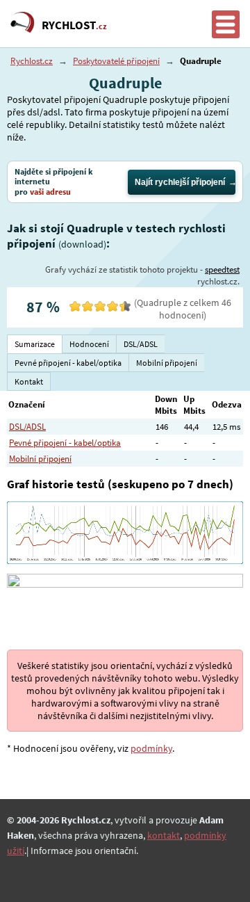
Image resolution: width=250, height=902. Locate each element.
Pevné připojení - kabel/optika (65, 443)
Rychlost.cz (31, 61)
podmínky (151, 748)
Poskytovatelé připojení (116, 61)
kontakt (163, 835)
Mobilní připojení (40, 459)
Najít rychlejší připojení (180, 182)
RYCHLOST (74, 25)
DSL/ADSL (27, 427)
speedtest (222, 269)
